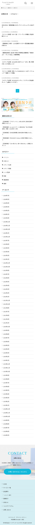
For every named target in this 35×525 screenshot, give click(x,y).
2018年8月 (6, 424)
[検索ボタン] (25, 3)
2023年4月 (6, 252)
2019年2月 (6, 401)
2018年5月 (6, 435)
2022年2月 (6, 293)
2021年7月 (6, 311)
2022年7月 (6, 274)
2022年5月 (6, 282)
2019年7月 (6, 383)
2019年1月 (6, 405)
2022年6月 (6, 278)
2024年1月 (6, 233)
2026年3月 (6, 207)
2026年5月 (6, 199)
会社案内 (5, 491)
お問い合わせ (7, 510)
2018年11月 (6, 413)
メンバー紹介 (7, 495)
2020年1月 (6, 360)
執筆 (5, 176)
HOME (5, 484)
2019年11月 (6, 368)
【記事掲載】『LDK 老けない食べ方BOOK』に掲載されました (17, 144)
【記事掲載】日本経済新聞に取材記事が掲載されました (17, 133)
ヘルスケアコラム (8, 506)
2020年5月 (6, 345)
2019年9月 (6, 375)
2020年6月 (6, 341)
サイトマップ (11, 517)
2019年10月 (6, 371)
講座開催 (6, 180)
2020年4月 (6, 349)
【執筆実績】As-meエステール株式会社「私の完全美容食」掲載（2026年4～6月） (17, 128)
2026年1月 (6, 214)
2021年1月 (6, 323)
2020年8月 (6, 334)
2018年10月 (6, 416)
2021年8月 (6, 308)
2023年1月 (6, 259)
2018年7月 (6, 428)
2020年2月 (6, 356)
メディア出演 (7, 165)
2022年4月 (6, 285)
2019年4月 (6, 394)
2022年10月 (6, 267)
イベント (6, 157)
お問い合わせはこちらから (17, 472)
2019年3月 (6, 398)
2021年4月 (6, 319)
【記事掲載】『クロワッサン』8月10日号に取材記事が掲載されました (17, 122)
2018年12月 (6, 409)
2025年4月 (6, 218)
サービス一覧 (7, 488)
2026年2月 (6, 210)
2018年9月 (6, 420)
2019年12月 (6, 364)
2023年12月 (6, 237)
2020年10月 (6, 327)
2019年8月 (6, 379)
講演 (5, 183)
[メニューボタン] (32, 3)
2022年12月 (6, 263)
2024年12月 (6, 222)
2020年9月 (6, 330)
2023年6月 (6, 244)
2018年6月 (6, 431)
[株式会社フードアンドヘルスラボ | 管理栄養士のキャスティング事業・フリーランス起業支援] (8, 3)
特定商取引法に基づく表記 (17, 519)
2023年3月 (6, 255)
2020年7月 (6, 338)
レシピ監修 (7, 172)
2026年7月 (6, 195)
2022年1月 (6, 297)
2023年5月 (6, 248)
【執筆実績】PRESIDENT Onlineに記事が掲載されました (17, 139)
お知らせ (6, 161)
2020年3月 (6, 353)
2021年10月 (6, 304)
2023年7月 (6, 240)
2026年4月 (6, 203)
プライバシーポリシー (21, 517)
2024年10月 (6, 229)
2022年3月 (6, 289)
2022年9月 (6, 270)
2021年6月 (6, 315)
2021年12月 (6, 300)
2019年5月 (6, 390)
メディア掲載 (7, 168)
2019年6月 (6, 386)
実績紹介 (5, 498)
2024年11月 (6, 225)
